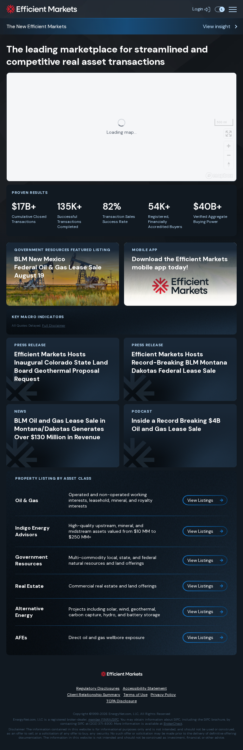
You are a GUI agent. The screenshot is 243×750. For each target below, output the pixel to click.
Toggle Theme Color (220, 9)
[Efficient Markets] (41, 9)
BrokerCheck (173, 724)
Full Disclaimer (53, 325)
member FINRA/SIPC (103, 719)
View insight (216, 26)
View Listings (200, 500)
